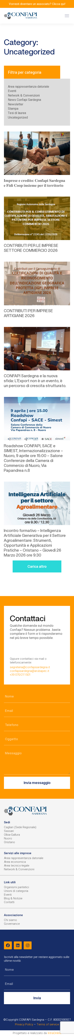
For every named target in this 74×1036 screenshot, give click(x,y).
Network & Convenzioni (24, 95)
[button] (67, 16)
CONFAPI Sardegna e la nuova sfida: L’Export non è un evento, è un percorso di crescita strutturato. (35, 381)
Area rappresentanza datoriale (28, 86)
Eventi (12, 91)
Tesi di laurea (17, 113)
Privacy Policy (24, 1024)
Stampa (13, 108)
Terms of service (48, 1024)
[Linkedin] (18, 945)
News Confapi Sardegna (24, 100)
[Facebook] (8, 945)
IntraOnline (54, 1033)
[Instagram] (28, 945)
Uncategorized (18, 117)
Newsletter (15, 104)
